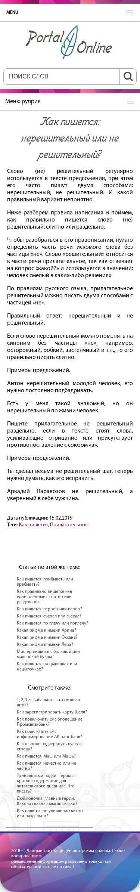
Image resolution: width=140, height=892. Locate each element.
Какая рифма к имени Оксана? (47, 637)
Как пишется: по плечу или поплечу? (52, 623)
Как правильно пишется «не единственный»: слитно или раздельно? (44, 596)
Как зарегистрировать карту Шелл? (52, 712)
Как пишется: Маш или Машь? (46, 756)
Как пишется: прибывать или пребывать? (45, 582)
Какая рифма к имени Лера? (45, 644)
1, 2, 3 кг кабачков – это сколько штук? (48, 702)
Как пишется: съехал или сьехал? (49, 616)
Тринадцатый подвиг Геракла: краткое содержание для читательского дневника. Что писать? (46, 784)
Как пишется (33, 525)
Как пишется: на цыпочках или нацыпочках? (47, 667)
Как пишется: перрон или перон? (49, 609)
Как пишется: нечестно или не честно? (46, 766)
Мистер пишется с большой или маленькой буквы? (48, 654)
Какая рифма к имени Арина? (46, 630)
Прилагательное (69, 525)
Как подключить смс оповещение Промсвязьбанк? (50, 722)
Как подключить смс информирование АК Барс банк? (49, 734)
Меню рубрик (23, 102)
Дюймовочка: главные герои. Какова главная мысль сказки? (47, 801)
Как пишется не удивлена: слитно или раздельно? (50, 813)
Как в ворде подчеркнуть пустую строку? (49, 747)
